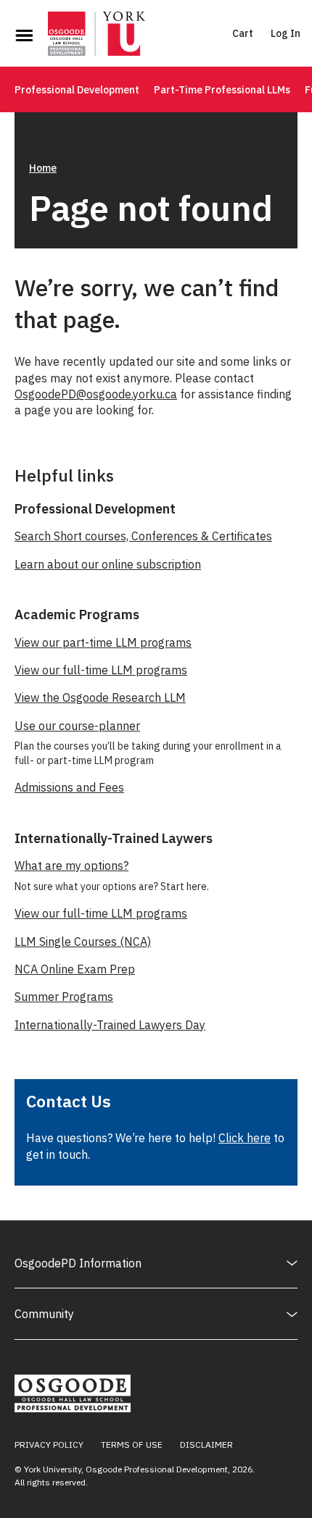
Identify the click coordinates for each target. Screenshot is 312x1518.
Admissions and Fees (69, 787)
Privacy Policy (49, 1444)
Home (43, 168)
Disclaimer (206, 1444)
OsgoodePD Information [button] (78, 1263)
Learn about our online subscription (108, 564)
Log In (285, 33)
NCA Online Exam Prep (75, 969)
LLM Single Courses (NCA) (83, 941)
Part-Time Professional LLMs (222, 89)
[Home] (96, 35)
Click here (244, 1138)
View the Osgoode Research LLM (100, 697)
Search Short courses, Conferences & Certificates (143, 536)
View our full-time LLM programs (101, 670)
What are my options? (71, 865)
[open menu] (24, 35)
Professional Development (77, 89)
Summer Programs (64, 996)
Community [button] (44, 1314)
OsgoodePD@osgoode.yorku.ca (96, 394)
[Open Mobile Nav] (24, 35)
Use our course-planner (77, 725)
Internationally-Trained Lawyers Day (110, 1025)
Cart (242, 33)
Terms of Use (132, 1444)
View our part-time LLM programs (103, 642)
